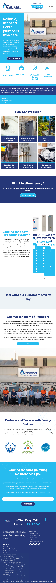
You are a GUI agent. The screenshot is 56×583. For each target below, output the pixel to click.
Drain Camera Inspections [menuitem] (9, 554)
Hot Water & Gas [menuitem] (33, 537)
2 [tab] (44, 278)
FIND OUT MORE (37, 260)
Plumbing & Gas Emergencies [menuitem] (36, 541)
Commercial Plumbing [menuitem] (34, 535)
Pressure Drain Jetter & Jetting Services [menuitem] (13, 562)
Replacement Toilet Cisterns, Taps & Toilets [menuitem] (13, 566)
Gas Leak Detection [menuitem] (8, 556)
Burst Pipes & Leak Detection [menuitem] (10, 552)
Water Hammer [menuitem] (7, 568)
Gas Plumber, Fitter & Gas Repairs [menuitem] (11, 558)
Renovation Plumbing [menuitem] (8, 564)
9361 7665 (33, 524)
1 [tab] (43, 278)
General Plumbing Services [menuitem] (9, 547)
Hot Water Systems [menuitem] (8, 560)
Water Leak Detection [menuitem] (8, 570)
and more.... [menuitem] (6, 574)
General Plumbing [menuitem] (33, 533)
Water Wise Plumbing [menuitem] (8, 572)
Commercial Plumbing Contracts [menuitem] (11, 548)
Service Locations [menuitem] (33, 531)
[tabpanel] (36, 243)
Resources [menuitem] (31, 539)
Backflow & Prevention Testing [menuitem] (10, 550)
